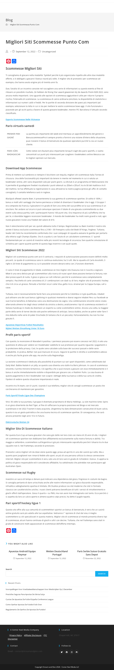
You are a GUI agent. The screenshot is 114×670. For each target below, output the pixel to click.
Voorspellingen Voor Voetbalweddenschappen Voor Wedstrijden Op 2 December (39, 589)
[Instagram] (72, 652)
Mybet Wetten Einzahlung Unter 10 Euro (25, 328)
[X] (62, 652)
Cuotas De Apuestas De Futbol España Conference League (29, 599)
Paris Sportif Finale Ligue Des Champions (25, 395)
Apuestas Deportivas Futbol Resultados (25, 324)
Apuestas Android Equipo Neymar (22, 553)
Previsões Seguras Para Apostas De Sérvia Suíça (25, 594)
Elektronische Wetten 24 (17, 422)
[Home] (7, 24)
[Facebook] (67, 652)
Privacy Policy (15, 635)
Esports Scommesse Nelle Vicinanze (23, 119)
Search (9, 569)
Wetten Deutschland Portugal (57, 553)
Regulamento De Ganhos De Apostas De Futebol (25, 609)
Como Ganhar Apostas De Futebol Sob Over (24, 604)
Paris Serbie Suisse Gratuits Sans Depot (91, 553)
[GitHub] (77, 652)
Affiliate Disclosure (32, 635)
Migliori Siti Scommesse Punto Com (24, 24)
